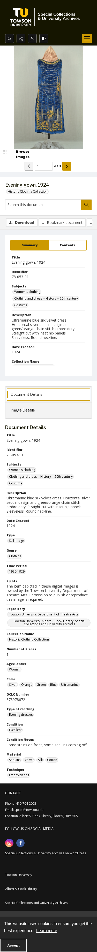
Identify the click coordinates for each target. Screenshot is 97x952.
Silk (40, 760)
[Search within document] (86, 205)
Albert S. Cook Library (21, 889)
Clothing (15, 556)
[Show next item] (66, 166)
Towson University (18, 875)
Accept (13, 945)
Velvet (29, 760)
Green (41, 684)
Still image (16, 540)
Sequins (14, 760)
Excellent (15, 730)
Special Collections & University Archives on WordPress (45, 853)
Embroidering (19, 775)
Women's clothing (27, 292)
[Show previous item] (29, 166)
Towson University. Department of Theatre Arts (43, 614)
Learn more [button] (46, 930)
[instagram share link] (9, 843)
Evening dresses (21, 714)
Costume (20, 305)
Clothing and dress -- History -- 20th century (46, 298)
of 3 (57, 166)
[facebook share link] (20, 843)
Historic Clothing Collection (28, 191)
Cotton (52, 760)
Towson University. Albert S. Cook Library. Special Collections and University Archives (49, 622)
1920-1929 (17, 571)
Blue (53, 684)
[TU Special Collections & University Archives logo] (46, 17)
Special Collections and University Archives (36, 903)
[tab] (30, 245)
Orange (26, 684)
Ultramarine (70, 684)
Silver (13, 684)
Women (14, 669)
